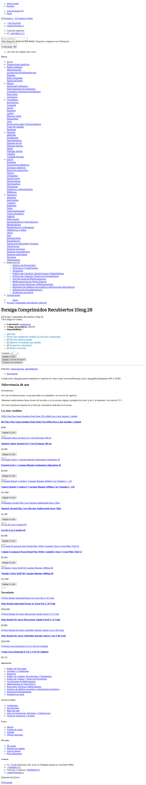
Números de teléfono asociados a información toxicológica (44, 287)
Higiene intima (15, 146)
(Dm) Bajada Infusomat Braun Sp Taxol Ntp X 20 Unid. (28, 603)
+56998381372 (14, 767)
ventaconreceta (17, 369)
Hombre (11, 110)
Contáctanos (13, 295)
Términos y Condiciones (25, 268)
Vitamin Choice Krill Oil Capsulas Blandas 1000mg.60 (27, 573)
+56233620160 (14, 23)
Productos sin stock (23, 292)
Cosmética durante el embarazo (24, 91)
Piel (9, 235)
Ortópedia (12, 175)
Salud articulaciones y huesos (22, 243)
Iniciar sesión (13, 3)
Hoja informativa (14, 753)
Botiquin (11, 162)
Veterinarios (13, 260)
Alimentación (14, 70)
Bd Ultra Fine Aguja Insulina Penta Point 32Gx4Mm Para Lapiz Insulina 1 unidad (41, 422)
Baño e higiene (15, 78)
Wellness (12, 192)
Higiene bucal (14, 143)
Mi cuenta (11, 746)
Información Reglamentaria (27, 289)
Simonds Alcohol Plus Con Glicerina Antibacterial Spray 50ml (31, 508)
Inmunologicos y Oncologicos (22, 222)
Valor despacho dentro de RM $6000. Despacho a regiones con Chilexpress (35, 41)
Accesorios (13, 102)
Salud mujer (13, 178)
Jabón (10, 148)
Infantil (11, 216)
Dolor (10, 208)
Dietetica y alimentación (20, 189)
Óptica (10, 173)
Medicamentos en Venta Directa (30, 281)
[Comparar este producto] (5, 436)
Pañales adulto (15, 151)
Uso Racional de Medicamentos (29, 279)
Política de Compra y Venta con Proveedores (36, 276)
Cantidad (5, 353)
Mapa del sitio (13, 710)
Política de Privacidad (24, 265)
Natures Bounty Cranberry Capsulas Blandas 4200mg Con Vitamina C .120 (38, 487)
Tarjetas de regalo (15, 729)
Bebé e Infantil (14, 67)
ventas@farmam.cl (15, 26)
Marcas (10, 727)
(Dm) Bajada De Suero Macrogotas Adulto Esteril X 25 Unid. (30, 619)
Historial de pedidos (16, 748)
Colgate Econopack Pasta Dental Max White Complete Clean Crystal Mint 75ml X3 (41, 552)
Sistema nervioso (16, 249)
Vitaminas (12, 186)
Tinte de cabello (15, 127)
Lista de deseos (14, 751)
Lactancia (12, 97)
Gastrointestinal (16, 211)
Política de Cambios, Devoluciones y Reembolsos (38, 273)
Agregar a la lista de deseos (13, 359)
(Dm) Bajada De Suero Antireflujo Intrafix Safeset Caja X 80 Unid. (33, 636)
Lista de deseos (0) (15, 11)
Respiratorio (13, 241)
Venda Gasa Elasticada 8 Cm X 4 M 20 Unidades (24, 652)
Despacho (18, 270)
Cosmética (12, 99)
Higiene (11, 132)
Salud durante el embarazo (21, 89)
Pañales (11, 75)
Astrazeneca (25, 324)
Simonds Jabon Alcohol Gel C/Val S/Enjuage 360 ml (26, 443)
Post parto (12, 94)
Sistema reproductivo (18, 251)
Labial (10, 113)
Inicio (10, 61)
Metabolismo (14, 224)
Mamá (10, 83)
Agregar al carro (8, 356)
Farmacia (12, 194)
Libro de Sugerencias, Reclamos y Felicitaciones (28, 713)
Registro (10, 6)
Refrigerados (14, 238)
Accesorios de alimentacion (21, 72)
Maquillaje (12, 118)
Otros (10, 232)
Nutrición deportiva (17, 170)
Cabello (11, 154)
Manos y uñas (14, 116)
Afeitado (11, 135)
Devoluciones (13, 708)
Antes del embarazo (17, 86)
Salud (10, 159)
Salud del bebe (15, 80)
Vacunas (11, 257)
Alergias (11, 197)
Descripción (12, 373)
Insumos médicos (16, 167)
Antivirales (13, 200)
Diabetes (11, 205)
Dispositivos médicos (18, 64)
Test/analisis (13, 184)
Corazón (11, 203)
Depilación (12, 137)
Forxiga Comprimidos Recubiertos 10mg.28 (26, 302)
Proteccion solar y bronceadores (24, 124)
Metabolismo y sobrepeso (20, 227)
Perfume (11, 129)
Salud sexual (13, 181)
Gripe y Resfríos (15, 213)
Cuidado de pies (15, 156)
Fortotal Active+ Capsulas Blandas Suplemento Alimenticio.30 (31, 465)
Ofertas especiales (15, 735)
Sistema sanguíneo (17, 254)
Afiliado (10, 732)
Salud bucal (13, 246)
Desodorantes (14, 140)
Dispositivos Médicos (18, 165)
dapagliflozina (31, 369)
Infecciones (13, 219)
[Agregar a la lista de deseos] (2, 436)
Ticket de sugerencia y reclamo (21, 716)
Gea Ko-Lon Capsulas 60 (13, 530)
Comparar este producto (12, 362)
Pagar (9, 13)
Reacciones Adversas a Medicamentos (33, 284)
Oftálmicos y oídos (16, 230)
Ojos (9, 121)
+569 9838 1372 (17, 33)
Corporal (11, 105)
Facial (10, 108)
